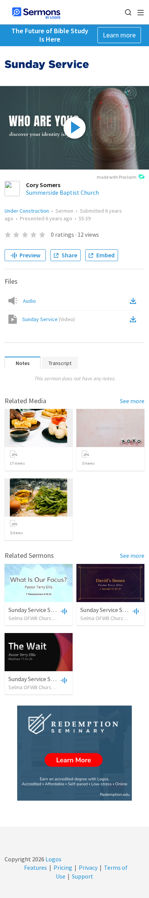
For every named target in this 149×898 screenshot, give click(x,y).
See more (132, 401)
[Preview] (63, 611)
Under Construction (27, 210)
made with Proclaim (116, 177)
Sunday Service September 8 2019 (51, 679)
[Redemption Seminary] (74, 753)
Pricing (62, 867)
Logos (53, 859)
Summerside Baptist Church (62, 192)
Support (82, 876)
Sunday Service (48, 319)
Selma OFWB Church (31, 618)
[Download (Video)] (134, 319)
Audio (29, 300)
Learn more (119, 35)
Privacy (88, 867)
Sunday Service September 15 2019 (52, 610)
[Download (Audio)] (134, 301)
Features (35, 867)
